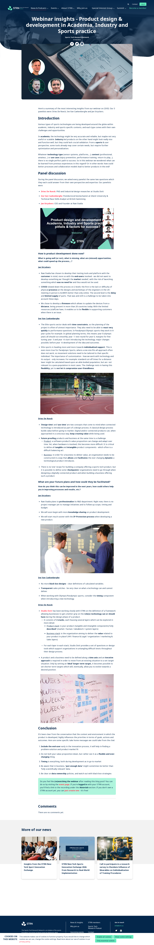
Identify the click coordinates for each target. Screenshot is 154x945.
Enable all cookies (104, 937)
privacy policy (24, 941)
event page (64, 784)
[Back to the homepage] (18, 8)
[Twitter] (77, 44)
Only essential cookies (106, 941)
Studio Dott (46, 611)
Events (54, 8)
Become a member (137, 8)
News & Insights (76, 923)
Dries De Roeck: (48, 191)
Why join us (82, 8)
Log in (143, 4)
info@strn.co (119, 926)
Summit (120, 8)
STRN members (94, 923)
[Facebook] (72, 44)
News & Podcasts (38, 8)
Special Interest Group (102, 8)
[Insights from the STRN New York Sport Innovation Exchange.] (39, 858)
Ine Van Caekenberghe (51, 196)
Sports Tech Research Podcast (95, 927)
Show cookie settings (123, 937)
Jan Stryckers (47, 203)
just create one (72, 790)
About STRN (66, 8)
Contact (135, 4)
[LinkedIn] (82, 44)
